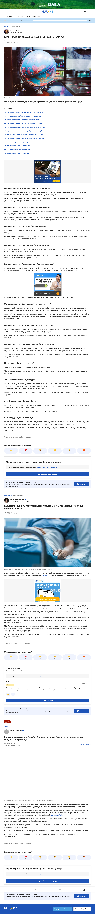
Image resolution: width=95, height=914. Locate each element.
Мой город (47, 575)
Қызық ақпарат (36, 16)
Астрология (19, 16)
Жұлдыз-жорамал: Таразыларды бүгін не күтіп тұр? (25, 134)
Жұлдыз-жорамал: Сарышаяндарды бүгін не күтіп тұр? (26, 138)
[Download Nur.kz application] (47, 4)
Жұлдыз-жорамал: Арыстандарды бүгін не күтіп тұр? (26, 127)
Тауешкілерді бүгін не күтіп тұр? (18, 145)
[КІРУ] (90, 12)
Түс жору (27, 16)
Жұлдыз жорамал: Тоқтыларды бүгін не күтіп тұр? (25, 112)
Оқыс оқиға (8, 495)
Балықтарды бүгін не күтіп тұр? (18, 153)
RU (85, 11)
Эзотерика (8, 16)
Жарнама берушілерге (82, 909)
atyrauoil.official (57, 815)
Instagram (83, 484)
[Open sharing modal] (59, 889)
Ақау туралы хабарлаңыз (62, 909)
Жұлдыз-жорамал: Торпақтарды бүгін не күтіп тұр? (25, 116)
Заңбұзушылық (18, 495)
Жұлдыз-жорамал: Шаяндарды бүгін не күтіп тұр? (25, 123)
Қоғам (6, 726)
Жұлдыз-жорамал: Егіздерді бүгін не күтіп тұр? (23, 119)
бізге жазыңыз (26, 437)
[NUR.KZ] (47, 11)
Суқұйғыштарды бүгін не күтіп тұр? (19, 149)
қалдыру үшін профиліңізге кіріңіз (47, 467)
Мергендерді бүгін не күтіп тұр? (18, 142)
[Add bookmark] (83, 890)
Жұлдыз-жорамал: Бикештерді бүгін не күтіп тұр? (24, 131)
